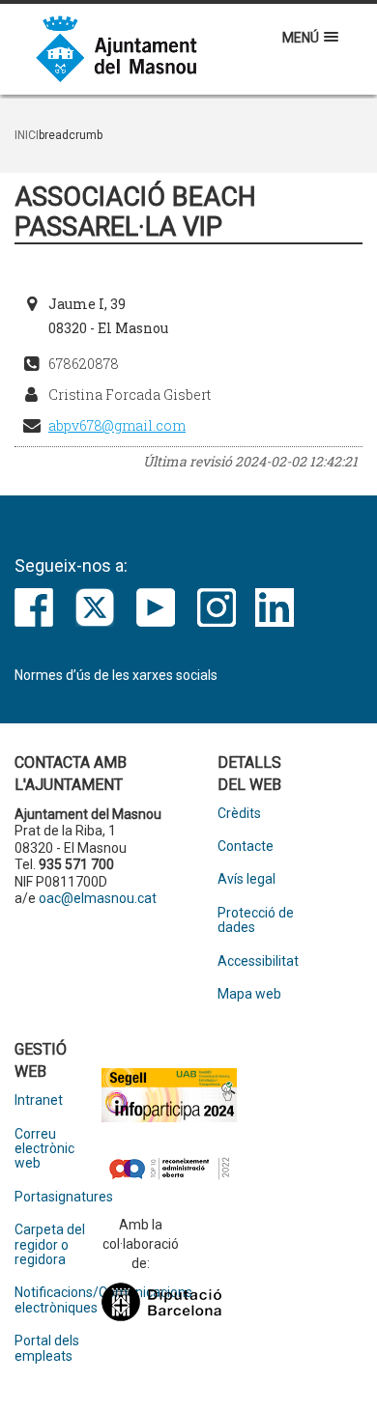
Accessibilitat (258, 961)
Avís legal (247, 879)
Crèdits (239, 813)
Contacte (246, 846)
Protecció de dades (256, 920)
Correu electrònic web (44, 1149)
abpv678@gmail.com (117, 425)
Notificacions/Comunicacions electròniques (58, 1299)
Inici (26, 135)
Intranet (38, 1100)
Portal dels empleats (46, 1348)
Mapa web (249, 994)
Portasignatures (58, 1197)
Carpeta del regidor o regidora (49, 1245)
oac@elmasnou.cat (98, 898)
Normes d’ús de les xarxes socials (116, 675)
